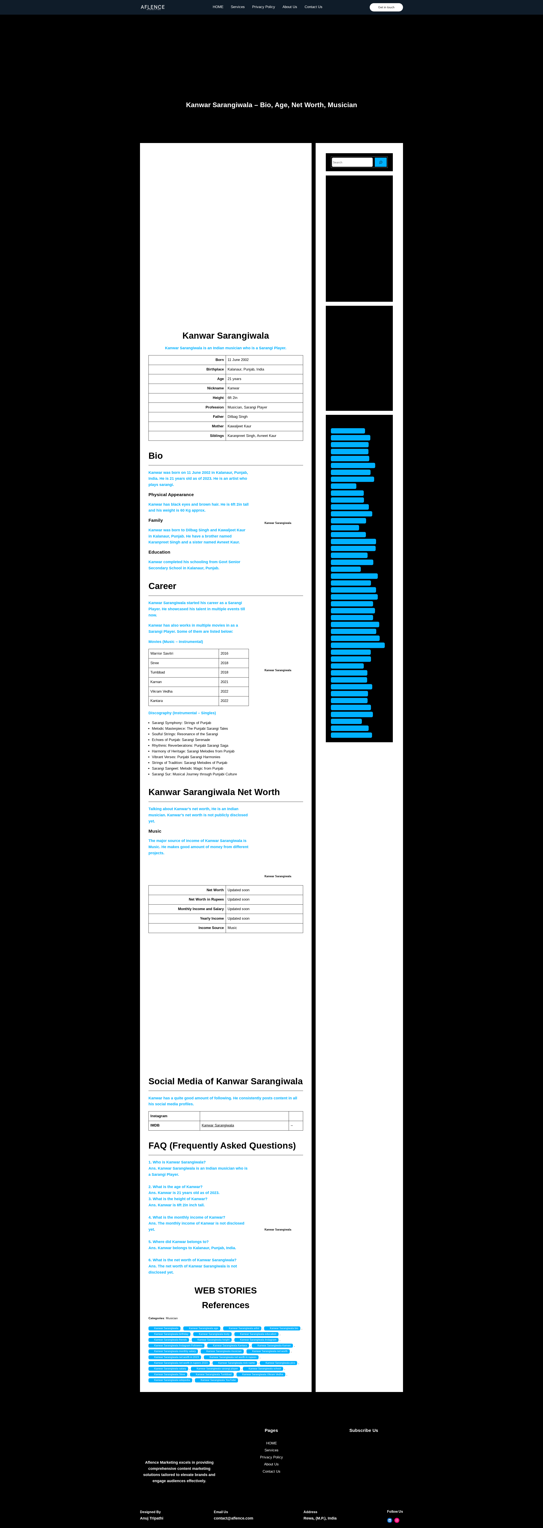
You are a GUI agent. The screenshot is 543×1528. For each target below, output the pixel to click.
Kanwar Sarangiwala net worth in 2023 (176, 1357)
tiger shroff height (351, 693)
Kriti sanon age (349, 493)
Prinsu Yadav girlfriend (355, 590)
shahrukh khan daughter (357, 624)
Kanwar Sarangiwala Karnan (274, 1345)
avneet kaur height (352, 458)
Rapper (342, 381)
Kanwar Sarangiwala (218, 1125)
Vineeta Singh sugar (353, 735)
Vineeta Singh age (352, 728)
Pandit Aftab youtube (354, 562)
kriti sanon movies (352, 507)
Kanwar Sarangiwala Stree (169, 1374)
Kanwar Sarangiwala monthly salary (175, 1351)
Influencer (345, 351)
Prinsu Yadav (348, 569)
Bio (339, 329)
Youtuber (344, 403)
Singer (342, 388)
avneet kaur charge (352, 437)
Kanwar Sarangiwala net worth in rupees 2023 (181, 1362)
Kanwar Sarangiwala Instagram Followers (178, 1345)
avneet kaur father (351, 451)
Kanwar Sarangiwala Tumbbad (214, 1374)
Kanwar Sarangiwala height (213, 1339)
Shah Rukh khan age (354, 617)
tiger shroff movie (351, 700)
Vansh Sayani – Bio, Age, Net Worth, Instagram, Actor (368, 238)
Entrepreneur (347, 336)
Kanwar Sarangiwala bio (284, 1328)
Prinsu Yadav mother (354, 604)
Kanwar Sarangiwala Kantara (230, 1345)
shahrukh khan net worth (357, 638)
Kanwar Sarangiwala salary (170, 1368)
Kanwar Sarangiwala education (258, 1334)
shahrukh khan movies (355, 631)
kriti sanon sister (350, 520)
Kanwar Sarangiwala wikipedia (172, 1380)
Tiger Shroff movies (353, 707)
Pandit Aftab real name (355, 548)
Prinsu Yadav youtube (355, 610)
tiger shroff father (351, 680)
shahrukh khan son (353, 652)
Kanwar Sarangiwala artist (244, 1328)
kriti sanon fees (349, 500)
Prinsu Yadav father (353, 583)
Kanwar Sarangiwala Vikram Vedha (262, 1374)
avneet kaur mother (352, 472)
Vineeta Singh (348, 721)
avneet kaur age (350, 431)
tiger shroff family (351, 673)
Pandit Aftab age (350, 534)
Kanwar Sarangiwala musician (224, 1351)
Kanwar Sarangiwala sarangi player (217, 1368)
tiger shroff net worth (354, 714)
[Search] (381, 162)
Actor (341, 321)
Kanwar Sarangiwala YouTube (218, 1380)
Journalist (345, 358)
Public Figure (347, 373)
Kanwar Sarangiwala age (203, 1328)
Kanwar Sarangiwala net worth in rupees (233, 1357)
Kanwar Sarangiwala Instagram (258, 1339)
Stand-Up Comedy (351, 395)
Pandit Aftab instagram (355, 541)
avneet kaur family (352, 444)
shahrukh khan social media (360, 645)
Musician (172, 1318)
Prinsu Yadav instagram (356, 597)
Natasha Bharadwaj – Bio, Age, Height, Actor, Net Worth (369, 202)
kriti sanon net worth (353, 514)
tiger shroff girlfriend (353, 687)
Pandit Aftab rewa (351, 555)
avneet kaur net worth (354, 479)
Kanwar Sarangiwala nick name (236, 1362)
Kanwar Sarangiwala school (265, 1368)
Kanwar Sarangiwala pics (280, 1362)
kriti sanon (345, 486)
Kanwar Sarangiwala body (214, 1334)
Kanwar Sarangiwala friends (170, 1339)
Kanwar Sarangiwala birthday (171, 1334)
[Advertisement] (271, 48)
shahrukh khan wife (353, 659)
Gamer (342, 343)
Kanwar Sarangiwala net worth (270, 1351)
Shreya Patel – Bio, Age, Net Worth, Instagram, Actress (368, 256)
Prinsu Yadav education (356, 576)
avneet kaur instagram (355, 465)
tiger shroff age (349, 666)
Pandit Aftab (347, 527)
